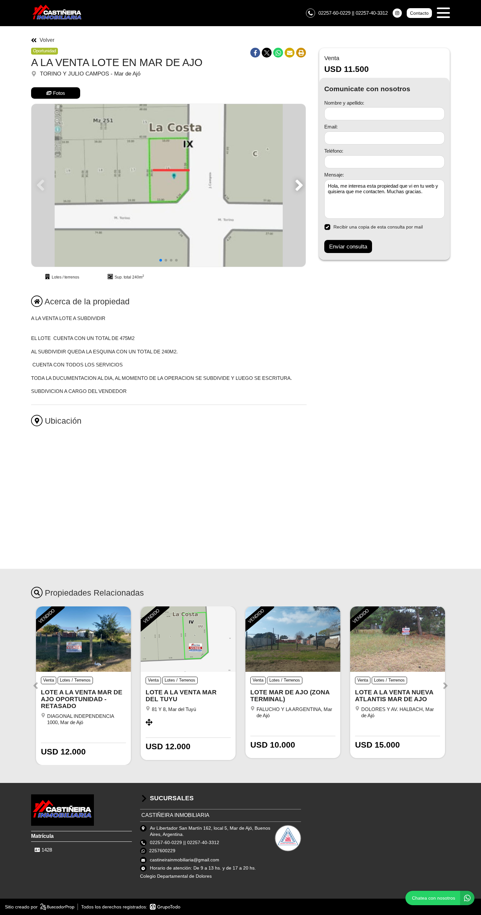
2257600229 (162, 850)
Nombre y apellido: (344, 103)
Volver (47, 40)
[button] (298, 185)
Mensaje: (334, 175)
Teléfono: (333, 151)
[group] (168, 185)
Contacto (419, 13)
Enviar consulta (348, 247)
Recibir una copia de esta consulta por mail (378, 226)
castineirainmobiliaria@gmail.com (184, 859)
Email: (331, 127)
